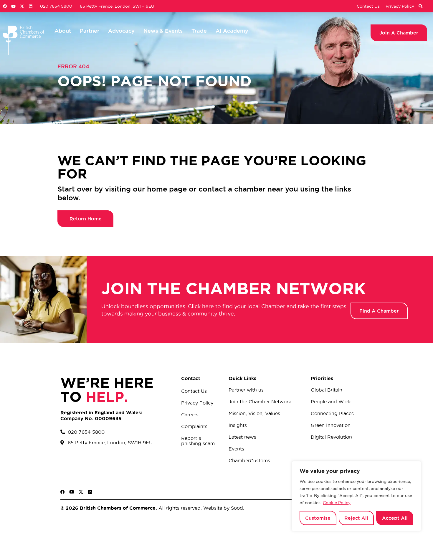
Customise (317, 518)
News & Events (163, 31)
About (62, 31)
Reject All (356, 518)
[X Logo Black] (81, 492)
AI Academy (232, 31)
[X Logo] (22, 6)
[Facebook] (5, 6)
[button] (420, 6)
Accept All (395, 518)
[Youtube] (13, 6)
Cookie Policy (337, 502)
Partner (89, 31)
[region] (356, 496)
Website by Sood (222, 508)
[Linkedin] (30, 6)
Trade (199, 31)
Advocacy (121, 31)
